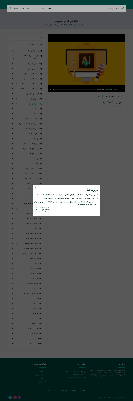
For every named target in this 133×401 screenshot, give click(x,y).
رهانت (59, 195)
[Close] (35, 188)
